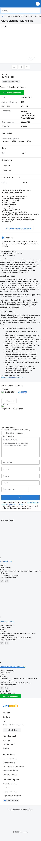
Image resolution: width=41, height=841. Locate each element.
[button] (37, 3)
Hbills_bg (7, 165)
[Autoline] (8, 16)
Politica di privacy (9, 763)
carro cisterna (26, 97)
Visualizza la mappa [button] (8, 428)
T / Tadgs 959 (6, 561)
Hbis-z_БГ (7, 170)
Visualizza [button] (22, 392)
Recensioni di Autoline (11, 771)
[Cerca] (37, 10)
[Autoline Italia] (15, 3)
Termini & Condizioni (10, 759)
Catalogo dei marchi (10, 774)
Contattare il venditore (12, 92)
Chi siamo (6, 717)
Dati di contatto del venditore (13, 725)
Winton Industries (7, 621)
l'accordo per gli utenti (17, 504)
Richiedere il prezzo (12, 82)
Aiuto (4, 721)
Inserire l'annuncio (10, 696)
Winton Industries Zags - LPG (12, 667)
